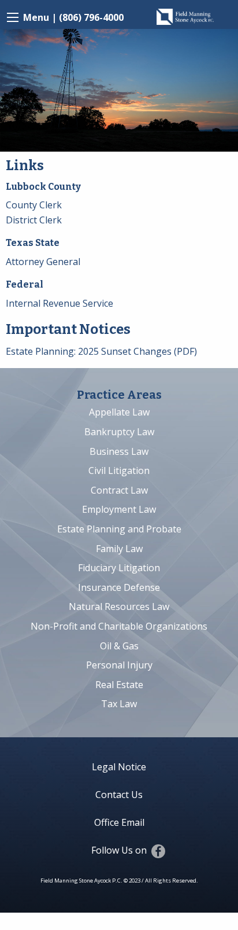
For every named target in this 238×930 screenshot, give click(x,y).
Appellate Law (119, 412)
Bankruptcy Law (119, 431)
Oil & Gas (119, 645)
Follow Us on (119, 850)
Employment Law (119, 509)
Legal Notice (119, 766)
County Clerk (34, 205)
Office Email (119, 822)
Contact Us (119, 794)
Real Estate (119, 684)
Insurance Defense (119, 587)
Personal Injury (119, 665)
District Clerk (34, 220)
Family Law (119, 548)
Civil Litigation (119, 470)
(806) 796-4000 (91, 17)
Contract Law (119, 490)
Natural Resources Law (119, 606)
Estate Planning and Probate (119, 529)
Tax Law (119, 703)
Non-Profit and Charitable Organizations (119, 626)
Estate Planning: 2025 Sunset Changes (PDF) (101, 351)
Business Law (119, 451)
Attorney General (43, 261)
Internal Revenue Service (59, 303)
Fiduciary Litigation (119, 567)
